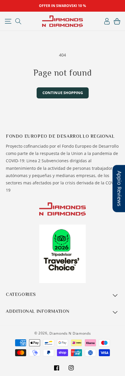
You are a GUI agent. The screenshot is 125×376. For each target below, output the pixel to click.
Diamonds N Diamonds (70, 333)
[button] (8, 21)
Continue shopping (62, 92)
